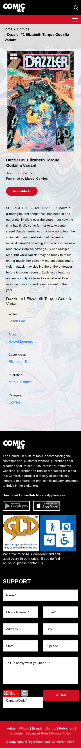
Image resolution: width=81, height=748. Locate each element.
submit (61, 695)
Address (12, 629)
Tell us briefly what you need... (28, 662)
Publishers (66, 728)
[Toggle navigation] (75, 19)
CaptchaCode (16, 700)
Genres (50, 728)
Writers (24, 728)
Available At (22, 191)
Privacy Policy (61, 733)
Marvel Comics (20, 382)
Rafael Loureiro (21, 341)
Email (51, 612)
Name (11, 595)
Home (7, 29)
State (10, 645)
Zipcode (52, 645)
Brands (37, 728)
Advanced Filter (37, 733)
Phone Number (17, 612)
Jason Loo (17, 321)
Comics (23, 29)
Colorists (16, 733)
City (49, 629)
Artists (11, 728)
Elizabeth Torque (22, 362)
